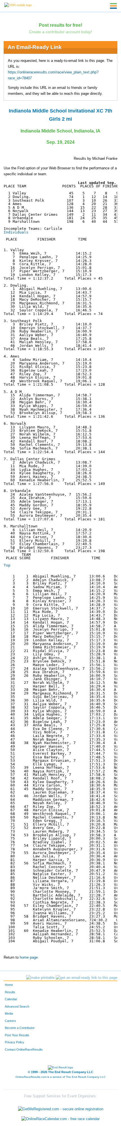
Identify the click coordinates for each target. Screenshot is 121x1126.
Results (10, 992)
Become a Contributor (20, 1028)
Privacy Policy (14, 1042)
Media (9, 1013)
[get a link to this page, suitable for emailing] (86, 978)
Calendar (11, 999)
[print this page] (40, 978)
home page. (29, 957)
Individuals (16, 232)
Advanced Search (17, 1006)
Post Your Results (17, 1035)
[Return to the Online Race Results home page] (18, 4)
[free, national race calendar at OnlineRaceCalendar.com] (60, 1119)
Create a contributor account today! (60, 32)
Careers (10, 1020)
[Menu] (113, 6)
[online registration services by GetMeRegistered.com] (60, 1107)
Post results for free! (60, 25)
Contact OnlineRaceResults (24, 1049)
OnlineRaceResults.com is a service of (60, 1076)
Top (7, 565)
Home (9, 984)
